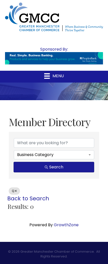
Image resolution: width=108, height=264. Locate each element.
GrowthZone (66, 225)
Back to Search (28, 198)
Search (56, 167)
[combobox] (54, 154)
